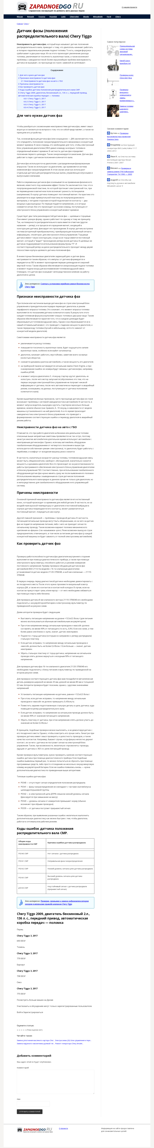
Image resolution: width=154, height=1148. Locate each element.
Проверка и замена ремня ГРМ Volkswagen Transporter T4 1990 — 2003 (120, 171)
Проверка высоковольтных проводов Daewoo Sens (119, 136)
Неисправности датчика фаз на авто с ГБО (42, 81)
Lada (63, 16)
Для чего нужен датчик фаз (31, 75)
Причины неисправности (30, 84)
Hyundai (53, 16)
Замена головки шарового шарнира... (126, 109)
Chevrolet (74, 16)
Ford (109, 16)
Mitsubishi (98, 16)
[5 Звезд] (25, 1030)
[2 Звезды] (19, 1030)
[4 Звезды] (23, 1030)
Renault (30, 16)
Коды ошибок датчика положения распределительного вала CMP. (49, 89)
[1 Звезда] (17, 1030)
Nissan (20, 16)
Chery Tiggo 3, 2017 (35, 98)
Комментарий (23, 1067)
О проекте (63, 1128)
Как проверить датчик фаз (31, 87)
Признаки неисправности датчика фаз (36, 78)
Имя (18, 1099)
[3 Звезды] (21, 1030)
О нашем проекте (129, 7)
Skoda (86, 16)
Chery (118, 16)
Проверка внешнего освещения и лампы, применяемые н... (127, 95)
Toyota (41, 16)
